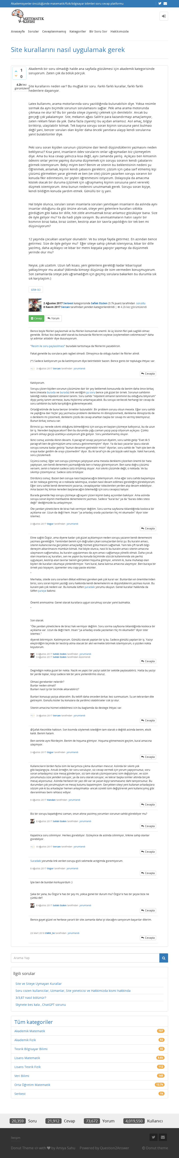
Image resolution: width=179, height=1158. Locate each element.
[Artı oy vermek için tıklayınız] (16, 71)
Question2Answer (114, 1148)
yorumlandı (79, 368)
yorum (55, 318)
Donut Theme (22, 1148)
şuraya (42, 591)
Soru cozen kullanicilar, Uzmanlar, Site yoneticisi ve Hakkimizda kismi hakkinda (73, 991)
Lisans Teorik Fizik (27, 1067)
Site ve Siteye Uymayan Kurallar (38, 984)
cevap (38, 318)
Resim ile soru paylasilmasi (47, 346)
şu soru (90, 392)
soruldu (140, 303)
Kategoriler (77, 31)
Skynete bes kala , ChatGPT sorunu (40, 1004)
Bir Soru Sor (98, 31)
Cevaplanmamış (54, 31)
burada (51, 392)
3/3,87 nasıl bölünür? (30, 998)
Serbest (68, 303)
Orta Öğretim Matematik (32, 1085)
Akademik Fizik (25, 1040)
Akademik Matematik (29, 1031)
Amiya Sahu (65, 1148)
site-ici (36, 289)
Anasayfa (18, 31)
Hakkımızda (119, 31)
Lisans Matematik (27, 1058)
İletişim (15, 1138)
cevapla (150, 373)
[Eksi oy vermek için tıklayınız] (16, 76)
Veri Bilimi (21, 1076)
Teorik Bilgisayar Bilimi (31, 1049)
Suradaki (35, 861)
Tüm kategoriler (33, 1021)
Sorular (33, 31)
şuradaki (89, 587)
